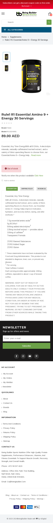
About (5, 399)
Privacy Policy (9, 428)
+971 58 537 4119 (15, 466)
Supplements (15, 37)
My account (8, 374)
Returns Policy (9, 432)
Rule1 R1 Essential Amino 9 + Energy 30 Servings (26, 40)
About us (14, 495)
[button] (26, 29)
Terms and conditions (12, 424)
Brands (6, 407)
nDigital (43, 519)
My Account (25, 6)
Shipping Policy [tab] (27, 188)
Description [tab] (12, 188)
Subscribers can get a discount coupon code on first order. (26, 3)
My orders (7, 378)
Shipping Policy (9, 437)
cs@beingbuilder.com (16, 482)
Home (4, 37)
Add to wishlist (9, 180)
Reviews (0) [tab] (42, 188)
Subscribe (26, 346)
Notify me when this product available (22, 176)
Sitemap (6, 441)
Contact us (7, 403)
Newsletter (7, 387)
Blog (5, 412)
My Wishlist (8, 382)
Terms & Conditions (39, 495)
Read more (36, 155)
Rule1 (9, 128)
